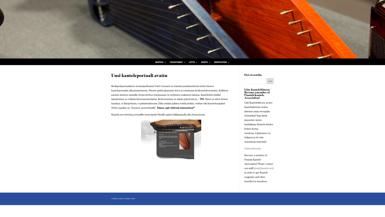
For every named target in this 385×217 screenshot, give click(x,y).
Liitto (192, 62)
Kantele (159, 62)
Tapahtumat (176, 62)
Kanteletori (220, 62)
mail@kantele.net (263, 169)
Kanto (204, 62)
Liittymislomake (252, 149)
